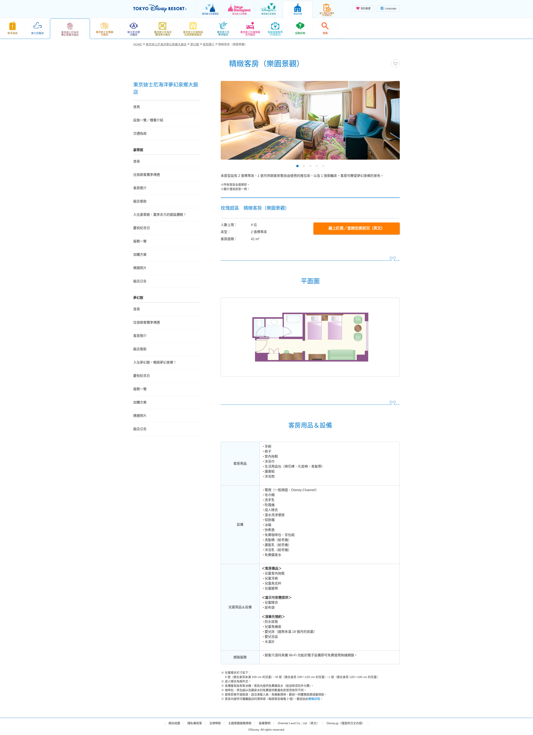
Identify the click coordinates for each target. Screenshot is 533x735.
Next (389, 121)
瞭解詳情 (314, 698)
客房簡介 (140, 188)
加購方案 (140, 254)
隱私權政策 (194, 723)
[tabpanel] (310, 123)
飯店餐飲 (140, 201)
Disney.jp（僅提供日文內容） (346, 723)
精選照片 (140, 268)
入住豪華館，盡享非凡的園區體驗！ (160, 214)
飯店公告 (140, 281)
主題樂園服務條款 (240, 723)
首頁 (136, 107)
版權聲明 (264, 723)
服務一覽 (140, 241)
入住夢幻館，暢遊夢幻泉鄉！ (155, 362)
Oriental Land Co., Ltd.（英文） (298, 723)
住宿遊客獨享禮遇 (146, 174)
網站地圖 (174, 723)
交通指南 (140, 133)
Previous (231, 121)
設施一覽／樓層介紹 (148, 120)
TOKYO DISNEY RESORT (160, 8)
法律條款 (215, 723)
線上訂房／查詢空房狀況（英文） (357, 228)
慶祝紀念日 (141, 228)
